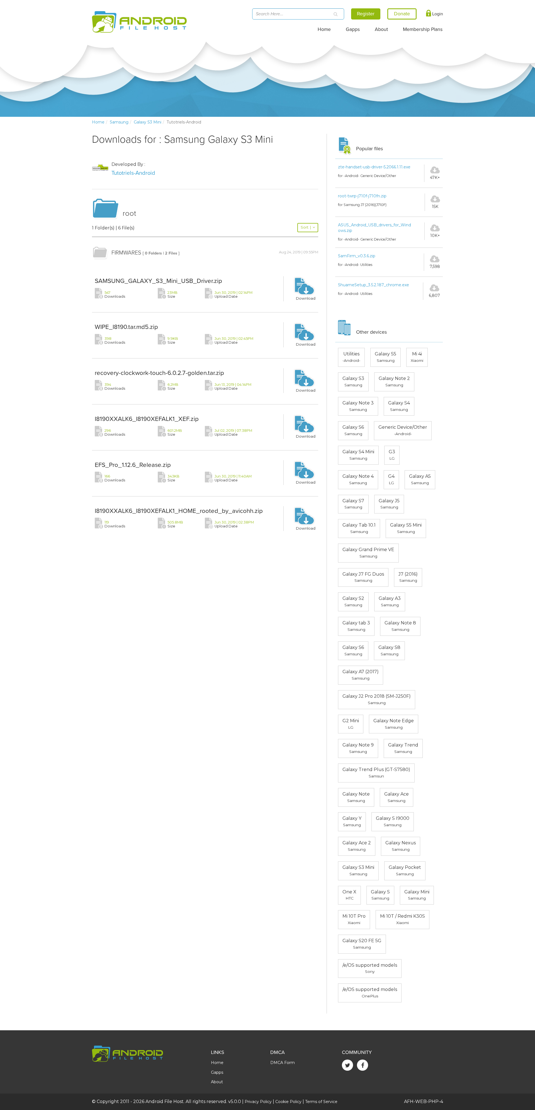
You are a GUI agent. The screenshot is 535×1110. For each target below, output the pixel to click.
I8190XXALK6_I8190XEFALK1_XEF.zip (147, 419)
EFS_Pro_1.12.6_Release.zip (133, 465)
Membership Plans (422, 29)
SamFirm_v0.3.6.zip (356, 255)
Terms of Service (321, 1101)
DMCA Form (282, 1062)
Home (324, 29)
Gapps (353, 29)
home (98, 122)
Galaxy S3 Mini (147, 122)
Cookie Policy (288, 1101)
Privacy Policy (258, 1101)
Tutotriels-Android (133, 173)
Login (437, 14)
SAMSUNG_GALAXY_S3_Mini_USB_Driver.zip (158, 281)
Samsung (119, 122)
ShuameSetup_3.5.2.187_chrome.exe (373, 284)
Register (365, 14)
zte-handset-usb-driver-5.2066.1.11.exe (374, 166)
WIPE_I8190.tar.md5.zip (126, 327)
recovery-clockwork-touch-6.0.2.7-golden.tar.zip (159, 373)
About (381, 29)
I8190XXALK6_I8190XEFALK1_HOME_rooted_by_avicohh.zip (179, 511)
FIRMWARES (126, 252)
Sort (306, 227)
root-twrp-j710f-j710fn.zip (362, 195)
